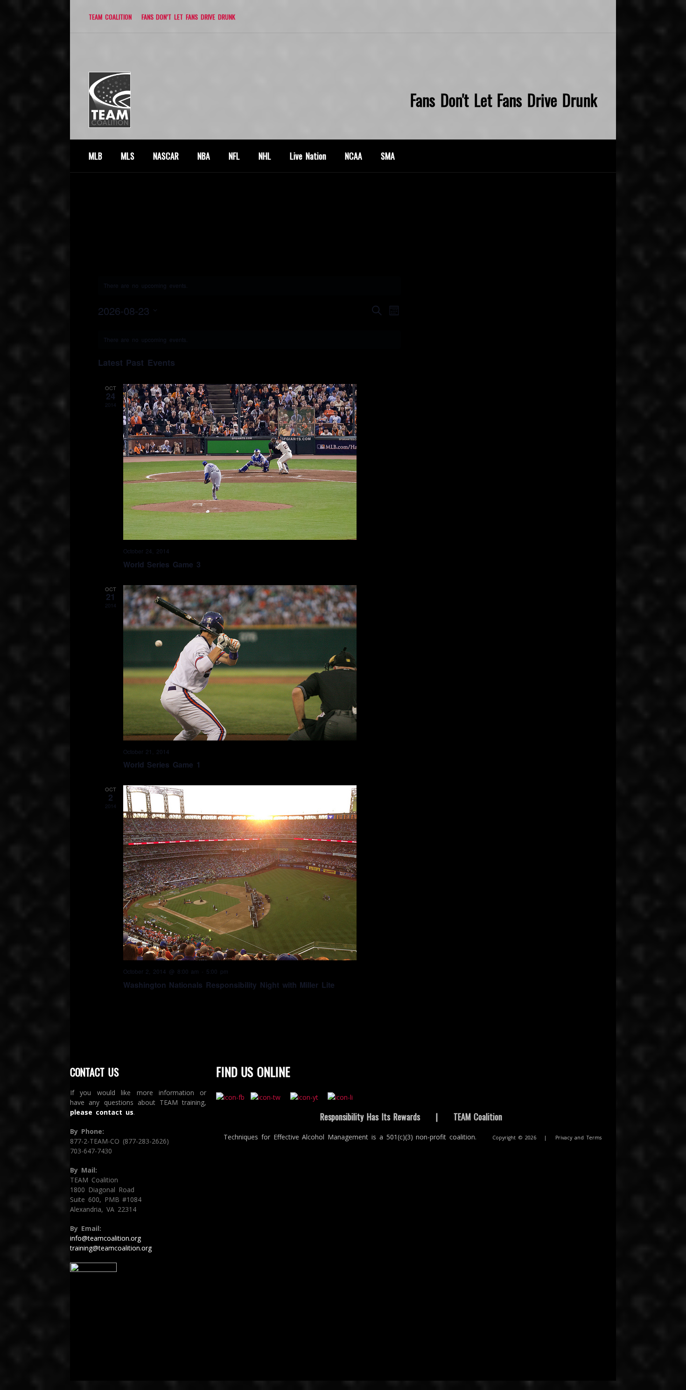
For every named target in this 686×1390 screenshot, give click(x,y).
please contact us (101, 1112)
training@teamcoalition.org (111, 1247)
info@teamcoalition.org (105, 1238)
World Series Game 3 (162, 564)
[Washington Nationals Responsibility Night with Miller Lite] (262, 872)
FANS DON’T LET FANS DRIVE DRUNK (188, 16)
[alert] (249, 339)
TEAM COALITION (110, 16)
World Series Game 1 (162, 764)
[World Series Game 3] (262, 462)
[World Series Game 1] (262, 662)
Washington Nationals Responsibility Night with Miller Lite (229, 984)
